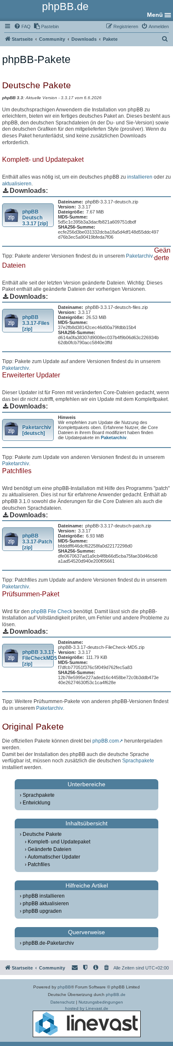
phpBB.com (105, 741)
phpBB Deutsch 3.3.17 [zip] (35, 218)
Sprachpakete (138, 761)
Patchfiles (39, 864)
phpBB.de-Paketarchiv (48, 943)
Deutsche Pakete (42, 834)
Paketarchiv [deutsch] (36, 430)
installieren (139, 177)
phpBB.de (116, 994)
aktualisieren (16, 184)
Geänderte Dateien (49, 849)
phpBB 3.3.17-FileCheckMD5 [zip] (39, 658)
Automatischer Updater (54, 857)
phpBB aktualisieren (46, 903)
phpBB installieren (44, 896)
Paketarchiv (139, 256)
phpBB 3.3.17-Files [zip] (36, 323)
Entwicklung (36, 803)
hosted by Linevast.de (86, 1008)
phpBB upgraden (42, 911)
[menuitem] (22, 26)
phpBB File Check (51, 611)
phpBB (64, 987)
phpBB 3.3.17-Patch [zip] (37, 542)
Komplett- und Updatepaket (59, 842)
